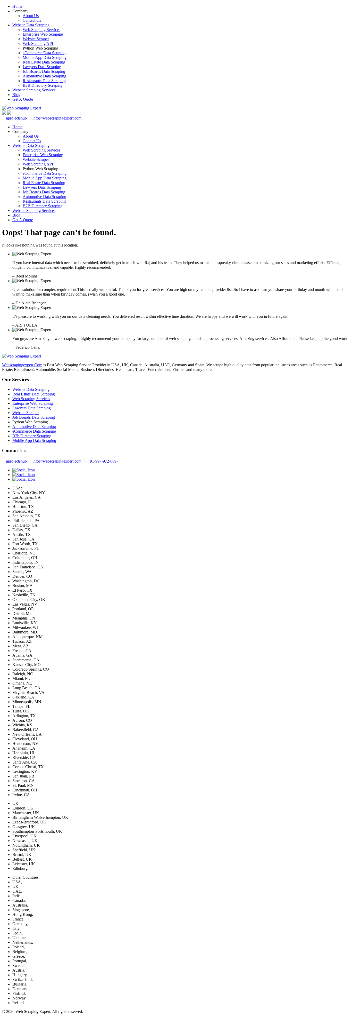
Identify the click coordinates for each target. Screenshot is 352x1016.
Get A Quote (22, 99)
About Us (31, 15)
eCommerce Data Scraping (44, 53)
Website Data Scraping (30, 25)
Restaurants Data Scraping (44, 80)
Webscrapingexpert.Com (22, 365)
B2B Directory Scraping (42, 85)
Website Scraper (36, 39)
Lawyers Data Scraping (42, 67)
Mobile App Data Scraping (44, 57)
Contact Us (32, 20)
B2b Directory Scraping (31, 436)
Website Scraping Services (33, 90)
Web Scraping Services (41, 29)
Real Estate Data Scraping (44, 62)
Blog (16, 94)
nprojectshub (16, 118)
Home (17, 6)
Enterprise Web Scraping (43, 34)
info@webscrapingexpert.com (56, 118)
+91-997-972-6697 (103, 461)
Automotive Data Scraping (44, 76)
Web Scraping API (38, 43)
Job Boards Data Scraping (44, 71)
